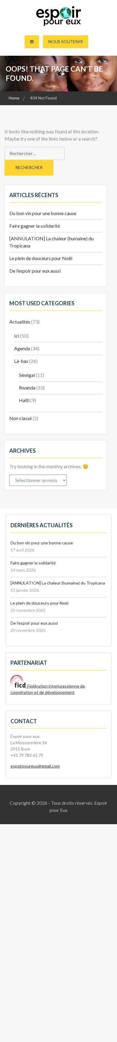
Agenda (22, 348)
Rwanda (27, 387)
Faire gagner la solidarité (34, 226)
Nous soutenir (65, 41)
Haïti (24, 400)
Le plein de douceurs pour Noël (40, 258)
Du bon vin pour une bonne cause (42, 213)
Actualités (19, 321)
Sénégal (27, 375)
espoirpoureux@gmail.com (35, 765)
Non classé (20, 418)
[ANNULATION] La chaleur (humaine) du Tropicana (57, 582)
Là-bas (21, 361)
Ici (16, 336)
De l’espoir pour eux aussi (35, 271)
